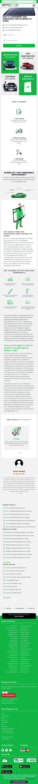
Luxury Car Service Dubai (13, 574)
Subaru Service (24, 667)
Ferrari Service (24, 636)
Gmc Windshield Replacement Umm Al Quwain (20, 527)
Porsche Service (25, 663)
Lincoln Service (13, 653)
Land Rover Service (12, 651)
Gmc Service (24, 640)
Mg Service (23, 657)
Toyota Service (24, 670)
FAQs (2, 718)
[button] (18, 453)
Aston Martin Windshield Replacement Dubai (20, 535)
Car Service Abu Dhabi (7, 732)
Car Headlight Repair (12, 580)
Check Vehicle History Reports (15, 571)
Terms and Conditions (7, 737)
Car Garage (4, 722)
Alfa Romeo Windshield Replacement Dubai (19, 532)
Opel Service (24, 661)
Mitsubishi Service (25, 659)
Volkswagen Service (12, 672)
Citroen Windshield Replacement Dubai (18, 557)
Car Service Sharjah (7, 730)
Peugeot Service (13, 663)
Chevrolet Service (12, 634)
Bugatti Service (13, 632)
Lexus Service (24, 651)
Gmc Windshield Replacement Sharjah (18, 523)
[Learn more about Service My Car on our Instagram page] (10, 750)
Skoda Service (13, 667)
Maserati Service (25, 653)
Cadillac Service (25, 632)
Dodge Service (13, 636)
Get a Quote (19, 616)
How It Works (5, 716)
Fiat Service (14, 638)
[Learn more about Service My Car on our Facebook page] (6, 750)
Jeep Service (24, 647)
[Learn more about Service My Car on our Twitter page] (2, 750)
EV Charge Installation (7, 728)
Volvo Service (24, 672)
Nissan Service (13, 661)
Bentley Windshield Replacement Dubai (18, 542)
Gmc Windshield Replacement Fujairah (18, 517)
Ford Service (24, 638)
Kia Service (14, 649)
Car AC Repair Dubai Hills (13, 589)
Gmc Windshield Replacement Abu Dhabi (19, 511)
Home (3, 713)
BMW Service (24, 630)
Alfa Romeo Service (26, 626)
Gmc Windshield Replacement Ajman (17, 514)
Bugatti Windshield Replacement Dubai (18, 548)
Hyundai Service (13, 644)
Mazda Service (13, 655)
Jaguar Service (13, 647)
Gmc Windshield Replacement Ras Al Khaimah (20, 520)
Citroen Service (24, 634)
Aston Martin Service (12, 628)
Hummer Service (25, 642)
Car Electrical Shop (11, 586)
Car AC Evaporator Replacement (16, 568)
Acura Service (14, 626)
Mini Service (14, 659)
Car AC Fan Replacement (13, 593)
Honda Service (13, 642)
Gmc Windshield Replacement (15, 508)
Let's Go (19, 45)
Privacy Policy (5, 739)
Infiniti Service (24, 644)
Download (4, 726)
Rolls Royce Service (26, 665)
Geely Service (14, 640)
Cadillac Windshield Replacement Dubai (18, 551)
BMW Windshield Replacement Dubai (17, 545)
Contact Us (4, 720)
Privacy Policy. (30, 778)
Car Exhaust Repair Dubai (13, 583)
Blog (2, 724)
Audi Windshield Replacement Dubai (17, 538)
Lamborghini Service (26, 649)
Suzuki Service (13, 670)
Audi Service (24, 628)
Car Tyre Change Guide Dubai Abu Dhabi (18, 577)
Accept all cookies (19, 782)
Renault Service (13, 665)
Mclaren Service (25, 655)
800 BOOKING (8, 694)
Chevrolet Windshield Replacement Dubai (19, 554)
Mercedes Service (12, 657)
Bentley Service (13, 630)
